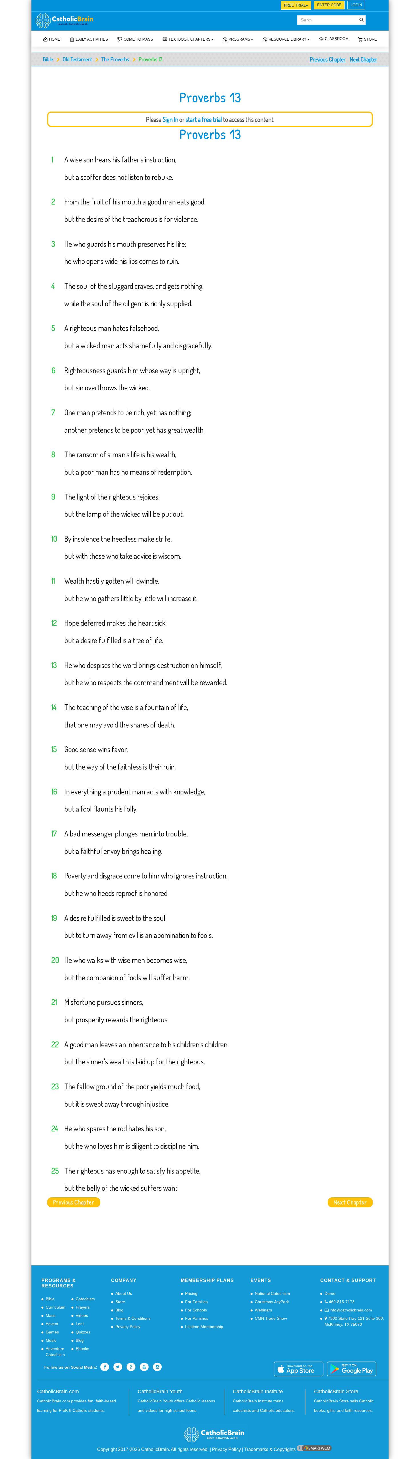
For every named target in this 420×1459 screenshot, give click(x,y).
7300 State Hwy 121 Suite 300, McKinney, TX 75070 (354, 1321)
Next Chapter (363, 59)
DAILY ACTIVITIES (92, 39)
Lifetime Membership (204, 1326)
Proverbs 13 (210, 134)
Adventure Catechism (55, 1351)
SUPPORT (76, 6)
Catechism (85, 1299)
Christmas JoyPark (272, 1301)
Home (54, 39)
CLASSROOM (337, 39)
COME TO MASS (138, 39)
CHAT (96, 6)
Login (356, 5)
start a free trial (204, 119)
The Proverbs (115, 59)
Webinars (263, 1310)
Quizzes (83, 1332)
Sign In (170, 119)
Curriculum (55, 1307)
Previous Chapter (327, 59)
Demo (330, 1293)
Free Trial (295, 5)
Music (51, 1340)
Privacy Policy (127, 1326)
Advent (52, 1323)
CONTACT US (120, 6)
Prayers (83, 1307)
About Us (123, 1293)
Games (52, 1332)
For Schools (196, 1310)
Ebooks (82, 1348)
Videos (82, 1315)
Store (370, 39)
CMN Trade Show (271, 1318)
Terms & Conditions (133, 1318)
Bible (48, 59)
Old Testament (77, 59)
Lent (80, 1323)
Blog (80, 1340)
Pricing (191, 1293)
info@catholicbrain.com (350, 1310)
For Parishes (196, 1318)
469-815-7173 (341, 1301)
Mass (50, 1315)
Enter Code (329, 5)
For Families (196, 1301)
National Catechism (272, 1293)
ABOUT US (51, 6)
